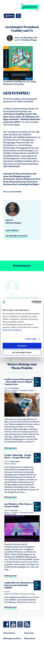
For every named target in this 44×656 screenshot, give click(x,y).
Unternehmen (9, 633)
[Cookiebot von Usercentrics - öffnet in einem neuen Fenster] (31, 302)
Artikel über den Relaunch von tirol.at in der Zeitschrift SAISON (19, 585)
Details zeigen (31, 339)
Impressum (29, 633)
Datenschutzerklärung (12, 330)
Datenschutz (29, 638)
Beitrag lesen (10, 448)
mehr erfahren (12, 230)
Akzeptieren (22, 346)
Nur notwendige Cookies (22, 352)
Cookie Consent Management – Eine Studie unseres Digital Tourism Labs (18, 382)
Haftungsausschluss (12, 638)
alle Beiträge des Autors (16, 236)
